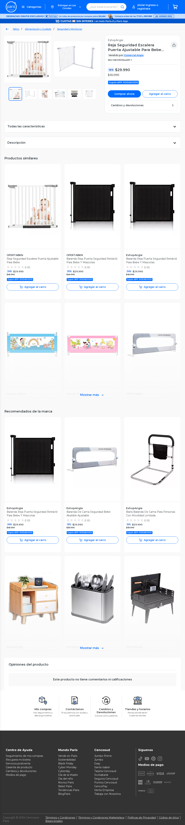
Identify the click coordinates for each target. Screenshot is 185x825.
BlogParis (64, 794)
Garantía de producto (19, 767)
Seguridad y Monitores (69, 29)
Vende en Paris (67, 756)
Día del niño (65, 778)
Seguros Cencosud (106, 778)
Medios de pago (16, 775)
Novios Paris (66, 782)
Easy (97, 763)
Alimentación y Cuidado (38, 29)
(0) (28, 267)
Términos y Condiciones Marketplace (101, 817)
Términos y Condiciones (60, 817)
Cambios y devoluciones (21, 771)
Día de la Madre (68, 775)
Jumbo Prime (103, 756)
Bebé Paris (65, 786)
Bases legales (54, 821)
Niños (16, 29)
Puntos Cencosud (105, 782)
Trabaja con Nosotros (107, 794)
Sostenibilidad (67, 759)
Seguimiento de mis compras (24, 756)
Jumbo (98, 759)
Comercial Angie (133, 55)
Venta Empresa (104, 790)
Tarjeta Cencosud (105, 771)
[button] (66, 7)
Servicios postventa (18, 763)
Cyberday (64, 771)
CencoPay (100, 786)
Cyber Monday (67, 767)
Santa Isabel (102, 767)
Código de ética (169, 817)
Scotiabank (101, 775)
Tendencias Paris (68, 790)
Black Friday (65, 763)
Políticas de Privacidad (142, 817)
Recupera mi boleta (18, 759)
